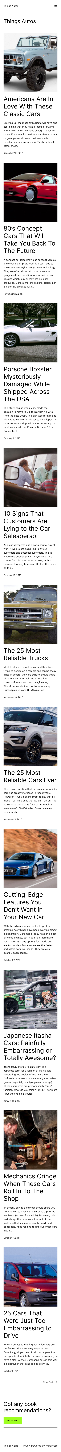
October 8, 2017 (12, 1371)
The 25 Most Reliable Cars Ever (30, 776)
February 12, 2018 (12, 575)
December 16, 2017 (13, 153)
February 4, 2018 (12, 438)
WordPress (51, 1445)
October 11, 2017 (12, 1237)
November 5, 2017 (13, 819)
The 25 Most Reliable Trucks (26, 654)
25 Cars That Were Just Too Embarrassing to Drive (28, 1324)
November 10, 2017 (13, 697)
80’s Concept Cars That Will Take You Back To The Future (29, 239)
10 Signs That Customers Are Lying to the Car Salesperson (27, 525)
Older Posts (50, 1382)
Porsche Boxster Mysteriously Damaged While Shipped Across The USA (28, 384)
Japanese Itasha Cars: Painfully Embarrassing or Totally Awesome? (30, 1046)
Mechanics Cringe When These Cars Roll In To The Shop (30, 1187)
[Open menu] (55, 6)
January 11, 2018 (12, 1101)
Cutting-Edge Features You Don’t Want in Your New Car (24, 906)
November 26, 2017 (13, 294)
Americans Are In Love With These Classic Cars (28, 106)
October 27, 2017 (12, 960)
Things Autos (11, 5)
